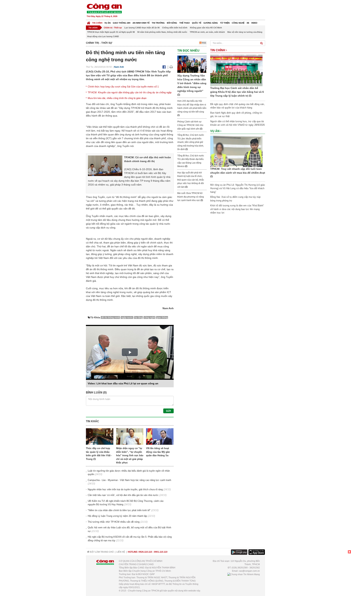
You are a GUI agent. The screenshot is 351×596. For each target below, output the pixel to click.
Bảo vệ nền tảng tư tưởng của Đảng (244, 32)
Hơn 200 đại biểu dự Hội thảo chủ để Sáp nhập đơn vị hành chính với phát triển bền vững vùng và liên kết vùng (191, 106)
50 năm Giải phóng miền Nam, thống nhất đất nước (162, 32)
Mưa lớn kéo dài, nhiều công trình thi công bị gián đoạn (117, 98)
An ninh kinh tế (141, 23)
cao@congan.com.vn (249, 571)
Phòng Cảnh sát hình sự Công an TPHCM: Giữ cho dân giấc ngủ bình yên (190, 125)
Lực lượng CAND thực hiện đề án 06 (142, 28)
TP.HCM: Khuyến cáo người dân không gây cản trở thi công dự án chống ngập (129, 92)
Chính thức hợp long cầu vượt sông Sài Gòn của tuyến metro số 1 (123, 86)
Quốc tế (196, 23)
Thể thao (184, 23)
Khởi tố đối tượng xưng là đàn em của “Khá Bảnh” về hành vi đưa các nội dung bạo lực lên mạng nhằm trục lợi (237, 209)
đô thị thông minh (110, 317)
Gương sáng (210, 23)
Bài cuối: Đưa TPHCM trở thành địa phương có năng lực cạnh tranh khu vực (190, 197)
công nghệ (149, 317)
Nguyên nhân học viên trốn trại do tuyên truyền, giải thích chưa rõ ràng (125, 489)
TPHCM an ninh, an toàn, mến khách (207, 32)
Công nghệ (238, 23)
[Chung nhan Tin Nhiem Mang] (243, 574)
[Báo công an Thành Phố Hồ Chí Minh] (104, 8)
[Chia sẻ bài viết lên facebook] (164, 67)
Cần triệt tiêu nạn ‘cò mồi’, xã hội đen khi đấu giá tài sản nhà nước (123, 495)
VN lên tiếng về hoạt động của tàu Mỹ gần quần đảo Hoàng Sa (158, 452)
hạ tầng (138, 317)
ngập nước (127, 317)
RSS (203, 43)
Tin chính (97, 23)
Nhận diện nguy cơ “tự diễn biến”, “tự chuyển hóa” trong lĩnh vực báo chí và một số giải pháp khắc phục (129, 455)
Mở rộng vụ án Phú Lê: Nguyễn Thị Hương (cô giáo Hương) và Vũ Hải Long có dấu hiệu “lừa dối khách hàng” (237, 188)
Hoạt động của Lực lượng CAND (103, 36)
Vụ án (107, 23)
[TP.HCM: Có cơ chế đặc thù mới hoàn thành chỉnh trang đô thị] (105, 165)
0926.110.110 (145, 552)
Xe (248, 23)
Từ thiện (225, 23)
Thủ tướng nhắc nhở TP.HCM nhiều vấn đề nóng (113, 521)
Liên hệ (120, 552)
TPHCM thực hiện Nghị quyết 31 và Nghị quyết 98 (111, 32)
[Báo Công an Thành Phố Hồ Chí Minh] (88, 22)
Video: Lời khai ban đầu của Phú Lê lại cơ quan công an (123, 383)
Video (254, 23)
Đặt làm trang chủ (101, 552)
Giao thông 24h (121, 23)
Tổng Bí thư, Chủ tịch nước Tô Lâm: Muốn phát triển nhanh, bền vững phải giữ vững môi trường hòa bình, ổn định (190, 142)
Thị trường (158, 23)
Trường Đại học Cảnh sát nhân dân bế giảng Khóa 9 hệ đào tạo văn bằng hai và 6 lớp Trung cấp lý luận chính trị (237, 92)
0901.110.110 (160, 552)
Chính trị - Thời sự (113, 28)
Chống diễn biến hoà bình (174, 28)
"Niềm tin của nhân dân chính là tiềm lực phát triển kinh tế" (119, 510)
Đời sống (172, 23)
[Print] (171, 67)
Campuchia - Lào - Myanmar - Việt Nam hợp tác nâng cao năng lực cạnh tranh (129, 480)
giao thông (162, 317)
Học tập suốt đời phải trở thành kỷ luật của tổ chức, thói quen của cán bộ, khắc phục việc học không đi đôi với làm (190, 179)
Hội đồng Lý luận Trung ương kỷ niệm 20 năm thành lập (117, 516)
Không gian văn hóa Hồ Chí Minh (206, 28)
